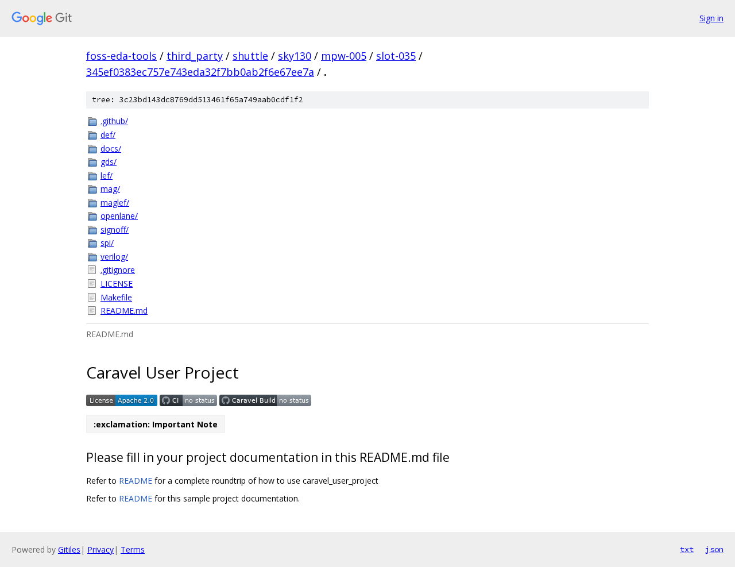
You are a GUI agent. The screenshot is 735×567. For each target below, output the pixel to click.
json (714, 549)
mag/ (110, 188)
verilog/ (114, 256)
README (135, 480)
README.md (124, 310)
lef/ (106, 175)
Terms (133, 549)
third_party (195, 56)
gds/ (108, 161)
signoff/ (114, 229)
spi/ (107, 242)
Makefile (116, 297)
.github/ (114, 120)
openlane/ (119, 215)
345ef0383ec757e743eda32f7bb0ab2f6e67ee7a (200, 72)
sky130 (294, 56)
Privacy (100, 549)
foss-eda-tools (121, 56)
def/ (107, 134)
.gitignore (117, 269)
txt (687, 549)
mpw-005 (343, 56)
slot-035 (396, 56)
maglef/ (114, 202)
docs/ (110, 148)
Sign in (711, 18)
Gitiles (69, 549)
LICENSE (116, 283)
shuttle (250, 56)
